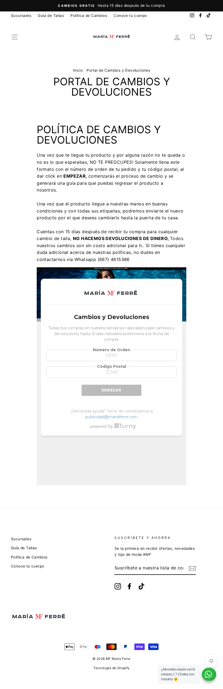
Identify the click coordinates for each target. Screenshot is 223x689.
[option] (111, 6)
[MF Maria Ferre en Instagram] (117, 586)
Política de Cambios (88, 15)
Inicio (78, 70)
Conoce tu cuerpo (130, 15)
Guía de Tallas (51, 15)
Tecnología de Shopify (111, 668)
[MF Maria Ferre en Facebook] (129, 586)
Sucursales (21, 15)
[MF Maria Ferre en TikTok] (141, 586)
